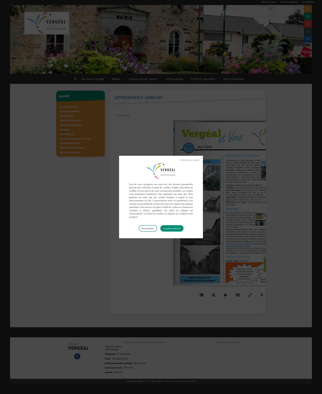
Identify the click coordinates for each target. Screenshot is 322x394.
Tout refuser (190, 160)
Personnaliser (147, 228)
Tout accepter (171, 228)
